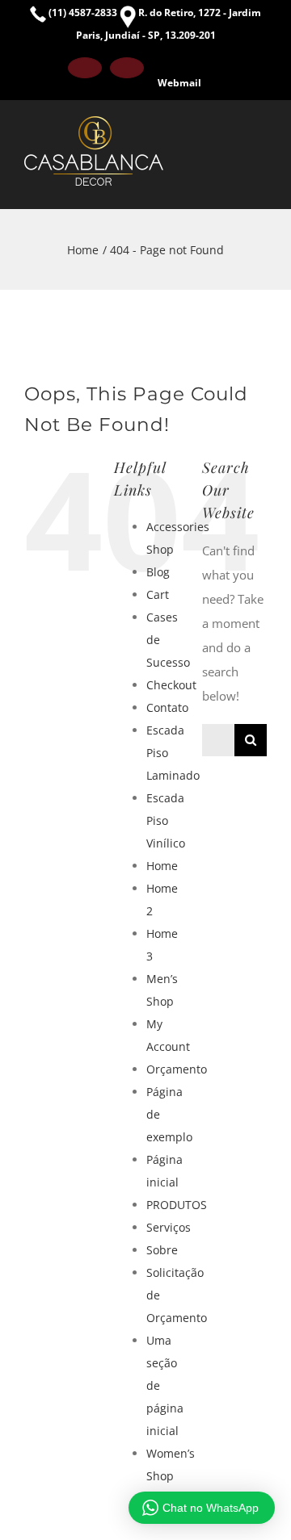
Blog (158, 572)
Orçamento (176, 1069)
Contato (167, 707)
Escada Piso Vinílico (165, 820)
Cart (157, 594)
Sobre (162, 1250)
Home (162, 865)
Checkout (171, 685)
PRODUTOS (176, 1204)
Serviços (168, 1227)
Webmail (179, 83)
